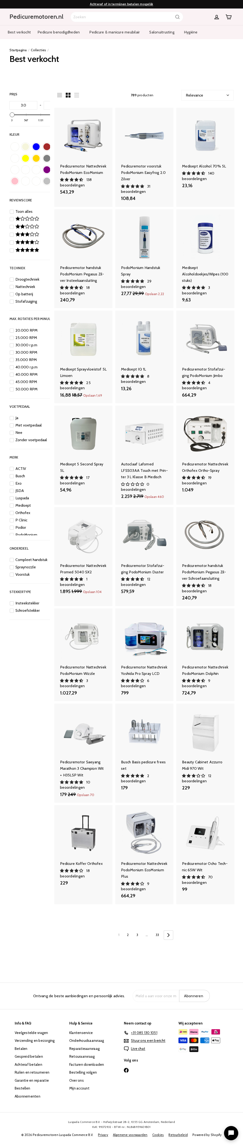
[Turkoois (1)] (25, 181)
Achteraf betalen (28, 1064)
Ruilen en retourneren (32, 1072)
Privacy (103, 1135)
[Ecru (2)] (15, 158)
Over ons (76, 1080)
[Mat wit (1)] (25, 170)
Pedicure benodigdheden (58, 32)
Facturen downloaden (86, 1064)
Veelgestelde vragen (31, 1033)
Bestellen (22, 1088)
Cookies (158, 1135)
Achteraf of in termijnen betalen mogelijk (121, 4)
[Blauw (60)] (36, 147)
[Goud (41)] (36, 158)
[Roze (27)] (15, 181)
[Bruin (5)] (47, 147)
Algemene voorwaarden (130, 1135)
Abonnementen (27, 1096)
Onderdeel (18, 548)
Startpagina (18, 50)
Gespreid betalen (29, 1056)
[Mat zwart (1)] (36, 170)
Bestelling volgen (83, 1072)
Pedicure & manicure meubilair (114, 32)
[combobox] (126, 17)
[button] (72, 179)
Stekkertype (20, 592)
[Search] (177, 17)
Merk (13, 457)
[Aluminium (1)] (15, 147)
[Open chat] (231, 1133)
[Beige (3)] (25, 147)
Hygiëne (191, 32)
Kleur (14, 134)
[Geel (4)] (25, 158)
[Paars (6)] (47, 170)
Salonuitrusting (161, 32)
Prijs (13, 94)
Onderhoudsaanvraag (86, 1040)
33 (157, 935)
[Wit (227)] (36, 181)
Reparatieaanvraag (84, 1049)
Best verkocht (19, 32)
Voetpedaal (19, 406)
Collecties (38, 50)
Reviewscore (20, 200)
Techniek (17, 268)
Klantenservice (81, 1033)
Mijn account (79, 1088)
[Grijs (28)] (47, 158)
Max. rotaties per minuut (31, 319)
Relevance (194, 95)
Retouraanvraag (82, 1056)
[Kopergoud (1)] (15, 170)
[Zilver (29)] (47, 181)
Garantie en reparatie (32, 1080)
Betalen (21, 1049)
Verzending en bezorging (35, 1040)
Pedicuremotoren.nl (36, 16)
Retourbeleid (178, 1135)
